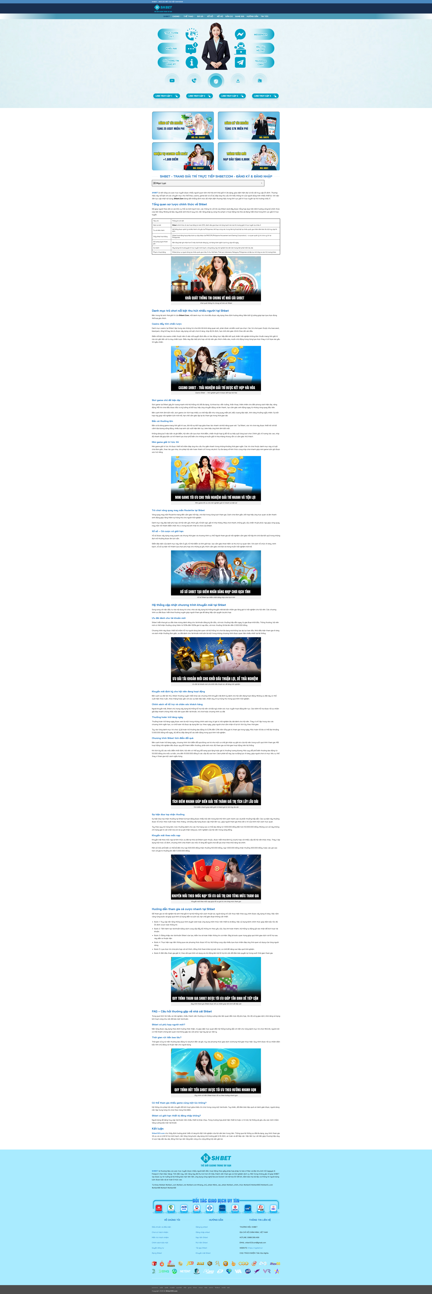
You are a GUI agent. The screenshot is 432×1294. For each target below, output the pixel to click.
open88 (179, 1287)
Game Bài (239, 16)
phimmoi (155, 1287)
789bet (217, 1287)
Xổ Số (210, 16)
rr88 (184, 1287)
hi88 (205, 1287)
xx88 (161, 1287)
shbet (201, 1287)
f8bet (195, 1287)
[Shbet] (163, 8)
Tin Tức (265, 16)
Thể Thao (188, 16)
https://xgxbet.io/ (255, 1248)
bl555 (211, 1287)
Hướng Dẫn (252, 16)
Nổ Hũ (220, 16)
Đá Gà (200, 16)
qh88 (166, 1287)
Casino (176, 16)
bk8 (228, 1287)
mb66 (223, 1287)
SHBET (166, 16)
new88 (172, 1287)
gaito (190, 1287)
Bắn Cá (229, 16)
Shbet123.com (158, 1133)
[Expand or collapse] (261, 183)
